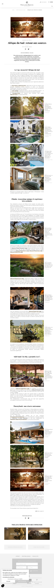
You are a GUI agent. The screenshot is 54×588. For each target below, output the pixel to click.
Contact (18, 556)
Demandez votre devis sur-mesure (15, 547)
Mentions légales (26, 556)
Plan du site (35, 556)
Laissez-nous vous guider (38, 547)
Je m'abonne (35, 570)
